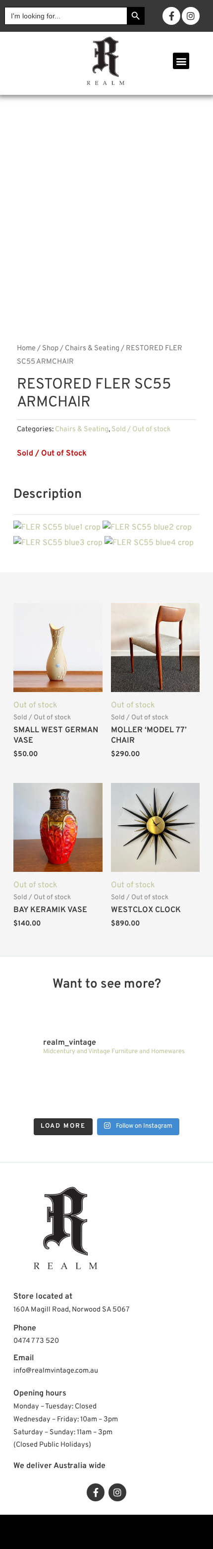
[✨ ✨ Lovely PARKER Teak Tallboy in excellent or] (36, 1077)
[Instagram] (191, 16)
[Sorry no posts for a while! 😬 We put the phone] (176, 1103)
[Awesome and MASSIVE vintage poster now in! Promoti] (83, 1103)
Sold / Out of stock (141, 429)
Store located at (42, 1297)
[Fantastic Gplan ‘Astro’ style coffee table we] (129, 1077)
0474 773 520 (36, 1341)
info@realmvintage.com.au (55, 1371)
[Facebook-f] (171, 16)
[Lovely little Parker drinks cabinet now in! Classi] (129, 1103)
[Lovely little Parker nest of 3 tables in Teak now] (176, 1077)
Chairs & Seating (92, 348)
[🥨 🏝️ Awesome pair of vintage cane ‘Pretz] (83, 1077)
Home (26, 348)
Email (23, 1358)
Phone (24, 1328)
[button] (181, 61)
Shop (50, 348)
